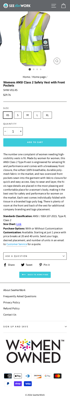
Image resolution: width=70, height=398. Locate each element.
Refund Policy (11, 308)
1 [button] (30, 69)
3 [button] (37, 69)
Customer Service (16, 244)
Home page (39, 76)
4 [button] (41, 69)
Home (26, 76)
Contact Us (9, 314)
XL (47, 115)
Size (6, 108)
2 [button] (34, 69)
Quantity (10, 124)
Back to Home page (37, 275)
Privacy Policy (11, 302)
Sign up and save (15, 326)
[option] (35, 38)
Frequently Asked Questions (19, 296)
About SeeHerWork (14, 290)
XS (7, 115)
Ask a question (16, 256)
